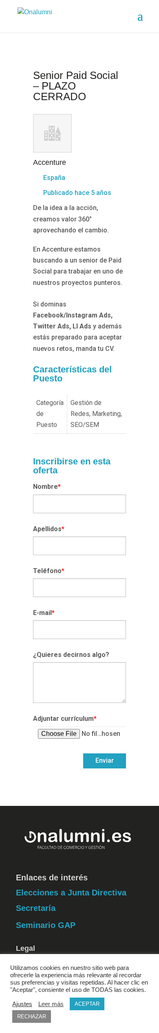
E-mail (44, 613)
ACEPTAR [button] (87, 1004)
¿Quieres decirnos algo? (71, 655)
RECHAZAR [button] (31, 1016)
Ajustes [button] (22, 1004)
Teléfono (48, 571)
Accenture (49, 162)
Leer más (51, 1004)
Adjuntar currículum (65, 718)
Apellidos (48, 529)
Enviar (104, 760)
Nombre (47, 486)
